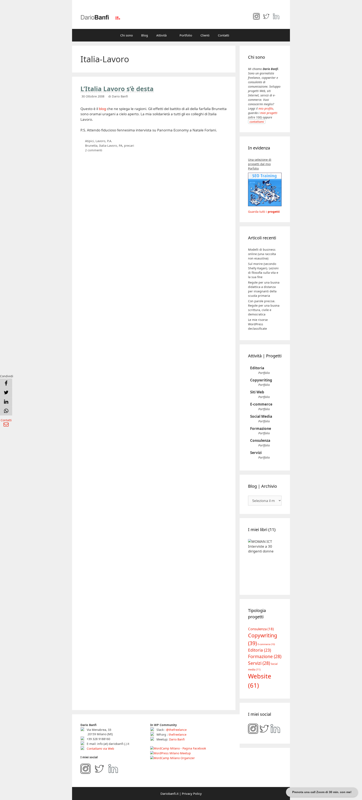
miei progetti (268, 113)
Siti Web (257, 392)
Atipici (89, 141)
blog (102, 108)
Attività (161, 35)
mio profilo (266, 108)
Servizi (256, 452)
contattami (257, 122)
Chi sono (126, 35)
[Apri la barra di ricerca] (239, 35)
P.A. (109, 141)
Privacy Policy (192, 793)
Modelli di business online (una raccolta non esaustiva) (262, 254)
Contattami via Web (100, 749)
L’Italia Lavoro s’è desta (117, 88)
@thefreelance (176, 730)
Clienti (204, 35)
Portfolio (186, 35)
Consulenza (260, 440)
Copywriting (261, 380)
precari (129, 146)
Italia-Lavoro (108, 146)
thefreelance (177, 734)
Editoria (257, 368)
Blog (144, 35)
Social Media (261, 416)
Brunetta (91, 146)
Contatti (223, 35)
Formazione (260, 428)
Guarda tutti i (264, 212)
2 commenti (93, 150)
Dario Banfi (177, 739)
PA (120, 146)
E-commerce (261, 404)
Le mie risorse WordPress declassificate (258, 324)
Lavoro (100, 141)
